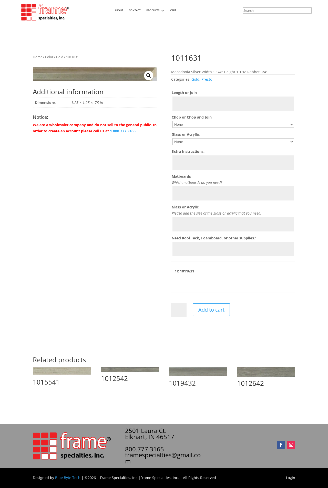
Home (37, 57)
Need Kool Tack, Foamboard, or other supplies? (214, 238)
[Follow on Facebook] (281, 445)
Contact (135, 10)
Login (290, 477)
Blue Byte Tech (67, 477)
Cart (173, 10)
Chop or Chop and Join (192, 117)
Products (152, 10)
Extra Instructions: (188, 151)
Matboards (181, 176)
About (119, 10)
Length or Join (184, 92)
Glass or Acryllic (186, 134)
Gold (59, 57)
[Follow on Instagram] (291, 445)
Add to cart (211, 309)
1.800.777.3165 (123, 131)
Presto (206, 79)
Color (49, 57)
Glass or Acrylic (185, 207)
